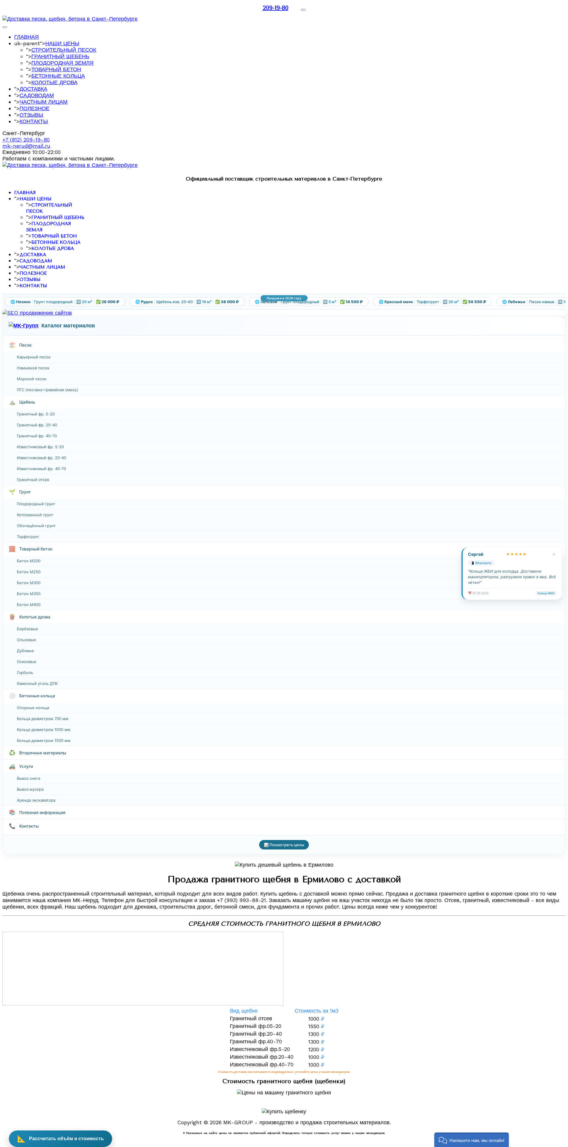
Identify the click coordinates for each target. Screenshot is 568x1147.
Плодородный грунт (36, 503)
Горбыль (25, 672)
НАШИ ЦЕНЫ (62, 43)
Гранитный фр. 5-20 (36, 414)
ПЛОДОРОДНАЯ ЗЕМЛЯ (62, 63)
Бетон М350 (29, 593)
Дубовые (25, 650)
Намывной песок (33, 367)
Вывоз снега (28, 778)
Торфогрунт (28, 536)
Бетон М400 (29, 604)
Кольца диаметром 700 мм (42, 718)
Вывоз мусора (30, 789)
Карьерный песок (34, 357)
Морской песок (31, 378)
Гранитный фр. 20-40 (37, 425)
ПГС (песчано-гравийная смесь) (47, 389)
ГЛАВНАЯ (26, 37)
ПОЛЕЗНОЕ (34, 108)
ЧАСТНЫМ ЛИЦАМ (43, 102)
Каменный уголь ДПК (37, 683)
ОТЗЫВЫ (31, 115)
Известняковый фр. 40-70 (41, 468)
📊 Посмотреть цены (284, 844)
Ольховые (26, 639)
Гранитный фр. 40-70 (37, 435)
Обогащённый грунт (36, 525)
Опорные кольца (33, 707)
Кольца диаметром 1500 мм (43, 740)
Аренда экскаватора (36, 800)
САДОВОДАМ (37, 95)
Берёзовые (27, 628)
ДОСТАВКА (33, 89)
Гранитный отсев (33, 479)
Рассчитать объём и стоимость (60, 1139)
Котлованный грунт (35, 514)
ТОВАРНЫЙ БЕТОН (56, 69)
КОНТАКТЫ (34, 121)
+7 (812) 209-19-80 (26, 140)
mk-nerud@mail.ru (26, 146)
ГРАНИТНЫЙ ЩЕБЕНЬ (60, 56)
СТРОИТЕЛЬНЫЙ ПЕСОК (63, 50)
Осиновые (26, 661)
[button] (471, 1140)
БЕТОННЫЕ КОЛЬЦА (58, 76)
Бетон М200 (29, 560)
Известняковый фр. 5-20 (40, 446)
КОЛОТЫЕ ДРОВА (54, 82)
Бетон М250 (29, 571)
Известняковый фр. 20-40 (41, 457)
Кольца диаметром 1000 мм (43, 729)
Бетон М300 (29, 582)
